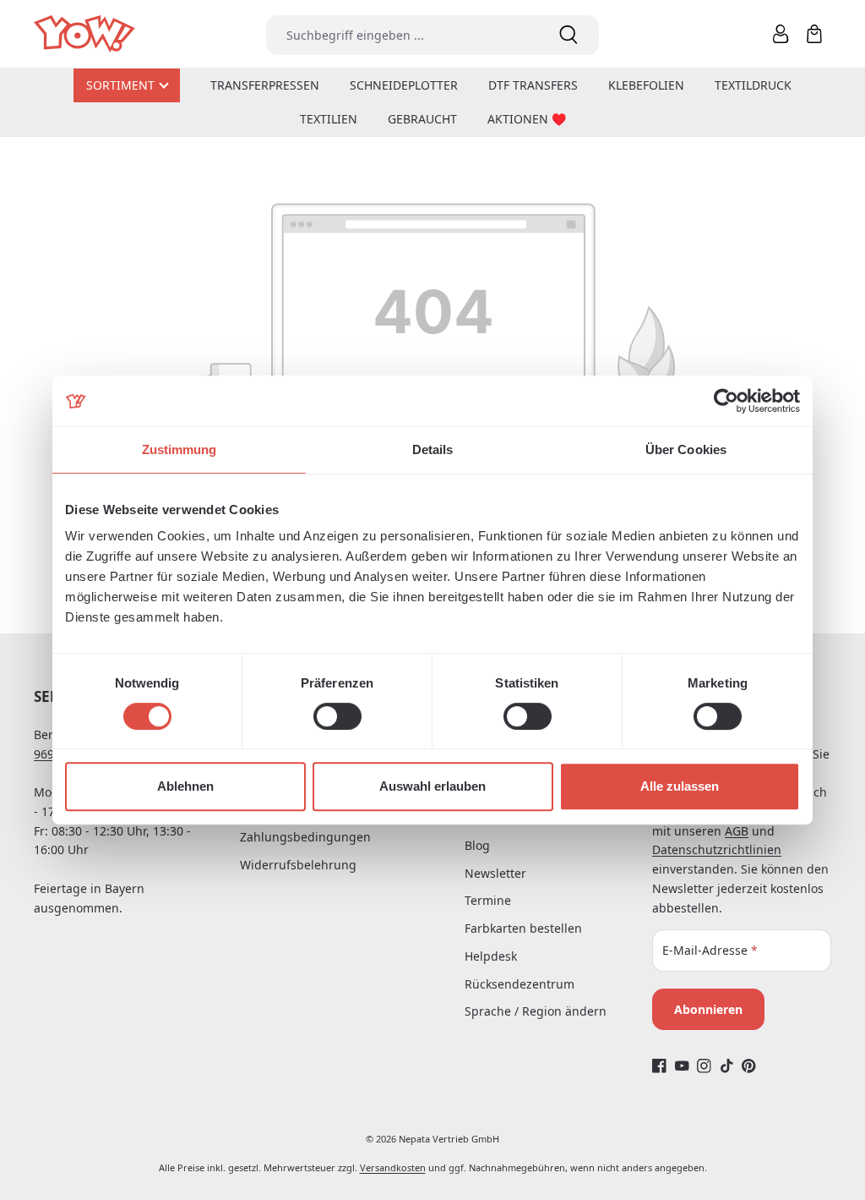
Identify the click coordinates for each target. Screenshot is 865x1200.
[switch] (337, 716)
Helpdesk (491, 956)
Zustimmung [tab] (179, 449)
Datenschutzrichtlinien (716, 849)
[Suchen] (568, 35)
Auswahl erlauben (432, 786)
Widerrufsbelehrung (298, 865)
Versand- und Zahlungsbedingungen (305, 827)
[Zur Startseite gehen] (86, 34)
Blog (477, 845)
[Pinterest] (749, 1065)
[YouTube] (682, 1065)
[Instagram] (704, 1065)
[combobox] (401, 35)
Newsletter (495, 873)
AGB (736, 831)
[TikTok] (727, 1065)
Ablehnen (185, 786)
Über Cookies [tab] (685, 449)
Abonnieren (708, 1009)
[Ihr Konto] (780, 34)
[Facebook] (659, 1065)
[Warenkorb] (814, 34)
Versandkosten (393, 1167)
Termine (488, 900)
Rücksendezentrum (519, 984)
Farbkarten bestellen (523, 928)
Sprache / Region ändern (536, 1011)
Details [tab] (433, 449)
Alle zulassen (679, 786)
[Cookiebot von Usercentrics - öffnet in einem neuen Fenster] (726, 401)
